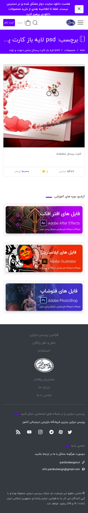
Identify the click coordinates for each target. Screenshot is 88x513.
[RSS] (18, 432)
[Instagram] (40, 432)
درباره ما (44, 387)
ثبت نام (9, 23)
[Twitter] (69, 432)
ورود (19, 23)
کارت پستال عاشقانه (68, 154)
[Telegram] (51, 432)
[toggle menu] (80, 22)
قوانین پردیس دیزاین (44, 335)
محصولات (69, 50)
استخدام (44, 351)
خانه (82, 50)
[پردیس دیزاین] (70, 22)
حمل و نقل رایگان (44, 343)
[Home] (44, 365)
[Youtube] (29, 432)
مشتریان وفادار (44, 379)
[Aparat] (60, 432)
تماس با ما (44, 395)
